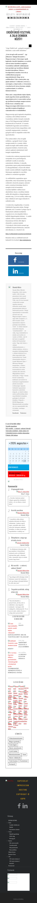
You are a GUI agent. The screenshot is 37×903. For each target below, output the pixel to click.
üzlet (19, 623)
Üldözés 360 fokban (12, 435)
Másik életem (11, 852)
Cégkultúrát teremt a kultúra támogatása (17, 433)
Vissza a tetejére (18, 899)
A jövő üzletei (13, 751)
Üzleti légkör (13, 745)
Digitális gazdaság (14, 834)
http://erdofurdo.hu (25, 240)
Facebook (21, 262)
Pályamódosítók (13, 847)
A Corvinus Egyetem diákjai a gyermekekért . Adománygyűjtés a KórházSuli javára (17, 663)
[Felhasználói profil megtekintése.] (10, 688)
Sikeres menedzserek (15, 748)
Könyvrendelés (13, 467)
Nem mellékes (13, 850)
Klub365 (11, 863)
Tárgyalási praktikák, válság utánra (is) (17, 431)
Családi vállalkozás (14, 825)
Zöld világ (19, 27)
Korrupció (12, 764)
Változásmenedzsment (15, 738)
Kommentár (11, 865)
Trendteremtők (13, 845)
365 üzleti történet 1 (15, 473)
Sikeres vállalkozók (15, 758)
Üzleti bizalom (13, 761)
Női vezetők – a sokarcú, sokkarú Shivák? (18, 428)
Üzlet (9, 822)
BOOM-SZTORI (12, 820)
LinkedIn (21, 273)
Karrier (10, 841)
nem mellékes (22, 652)
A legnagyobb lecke (17, 489)
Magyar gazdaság (14, 741)
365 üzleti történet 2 (14, 859)
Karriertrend (24, 761)
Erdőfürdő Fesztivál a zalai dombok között (18, 645)
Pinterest (23, 412)
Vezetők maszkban (11, 426)
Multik (11, 827)
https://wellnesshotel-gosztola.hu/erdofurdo (18, 234)
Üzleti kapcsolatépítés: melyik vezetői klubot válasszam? (18, 631)
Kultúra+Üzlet (12, 854)
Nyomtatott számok (14, 829)
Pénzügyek (12, 838)
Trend (24, 754)
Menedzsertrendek (14, 754)
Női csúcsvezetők (13, 843)
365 (9, 856)
